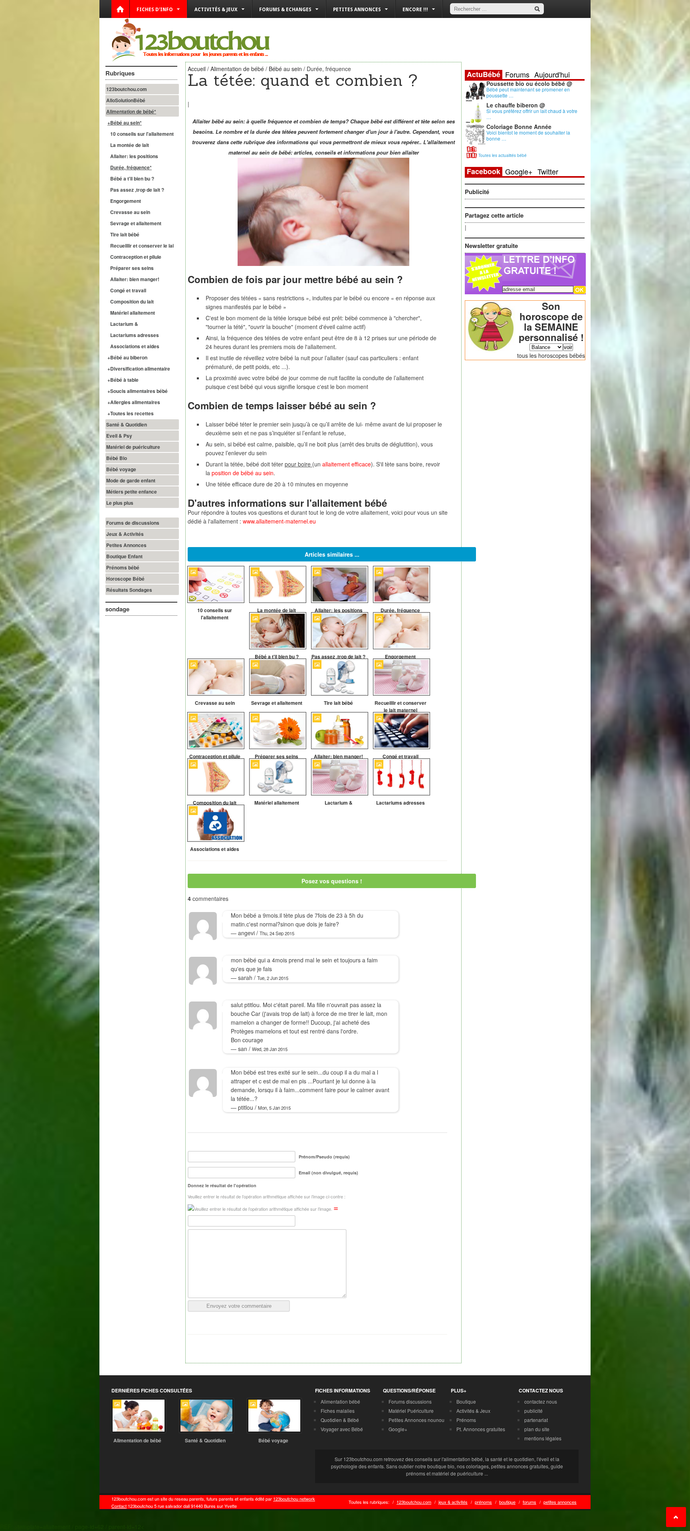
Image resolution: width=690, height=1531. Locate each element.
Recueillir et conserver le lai (142, 245)
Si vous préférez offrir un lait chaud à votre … (531, 113)
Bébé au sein (285, 69)
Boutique (466, 1401)
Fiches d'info (155, 9)
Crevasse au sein (130, 212)
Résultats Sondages (129, 589)
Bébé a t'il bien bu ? (132, 178)
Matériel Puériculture (411, 1410)
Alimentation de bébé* (131, 111)
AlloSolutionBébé (125, 100)
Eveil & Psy (119, 435)
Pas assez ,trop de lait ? (137, 189)
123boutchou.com (126, 89)
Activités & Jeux (473, 1410)
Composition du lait (132, 301)
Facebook (483, 171)
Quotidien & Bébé (340, 1419)
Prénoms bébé (122, 567)
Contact (119, 1506)
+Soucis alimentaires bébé (137, 391)
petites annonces (560, 1502)
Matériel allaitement (132, 312)
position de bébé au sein (243, 473)
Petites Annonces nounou (416, 1419)
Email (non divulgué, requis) (328, 1173)
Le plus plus (119, 502)
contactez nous (540, 1401)
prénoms (483, 1502)
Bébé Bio (116, 458)
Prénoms (466, 1419)
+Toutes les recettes (130, 413)
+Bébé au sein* (124, 122)
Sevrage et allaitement (135, 223)
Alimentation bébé (340, 1401)
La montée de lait (129, 145)
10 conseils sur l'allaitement (142, 133)
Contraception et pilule (135, 256)
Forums (517, 74)
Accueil (197, 69)
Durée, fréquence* (131, 167)
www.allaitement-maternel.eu (279, 521)
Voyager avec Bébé (342, 1429)
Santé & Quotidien (126, 424)
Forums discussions (410, 1401)
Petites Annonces (126, 545)
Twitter (547, 171)
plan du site (536, 1429)
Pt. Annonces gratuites (480, 1429)
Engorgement (125, 200)
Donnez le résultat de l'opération (222, 1185)
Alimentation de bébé (237, 69)
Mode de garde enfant (130, 480)
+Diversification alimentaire (138, 368)
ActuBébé (483, 74)
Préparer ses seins (132, 268)
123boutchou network (294, 1498)
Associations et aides (134, 346)
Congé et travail (128, 290)
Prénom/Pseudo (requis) (324, 1157)
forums (529, 1502)
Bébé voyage (121, 469)
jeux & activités (453, 1502)
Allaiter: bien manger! (134, 279)
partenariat (536, 1419)
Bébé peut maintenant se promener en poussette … (528, 92)
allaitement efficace (346, 464)
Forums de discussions (132, 522)
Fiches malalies (338, 1410)
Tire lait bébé (124, 234)
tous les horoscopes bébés (551, 355)
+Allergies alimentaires (133, 402)
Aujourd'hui (552, 74)
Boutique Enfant (124, 556)
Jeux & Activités (125, 533)
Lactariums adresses (134, 335)
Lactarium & (124, 323)
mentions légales (542, 1438)
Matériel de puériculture (133, 446)
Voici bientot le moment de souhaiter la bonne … (528, 135)
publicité (533, 1410)
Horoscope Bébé (125, 578)
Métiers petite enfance (131, 491)
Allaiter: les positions (134, 156)
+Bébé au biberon (127, 357)
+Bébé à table (123, 379)
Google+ (519, 171)
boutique (507, 1502)
